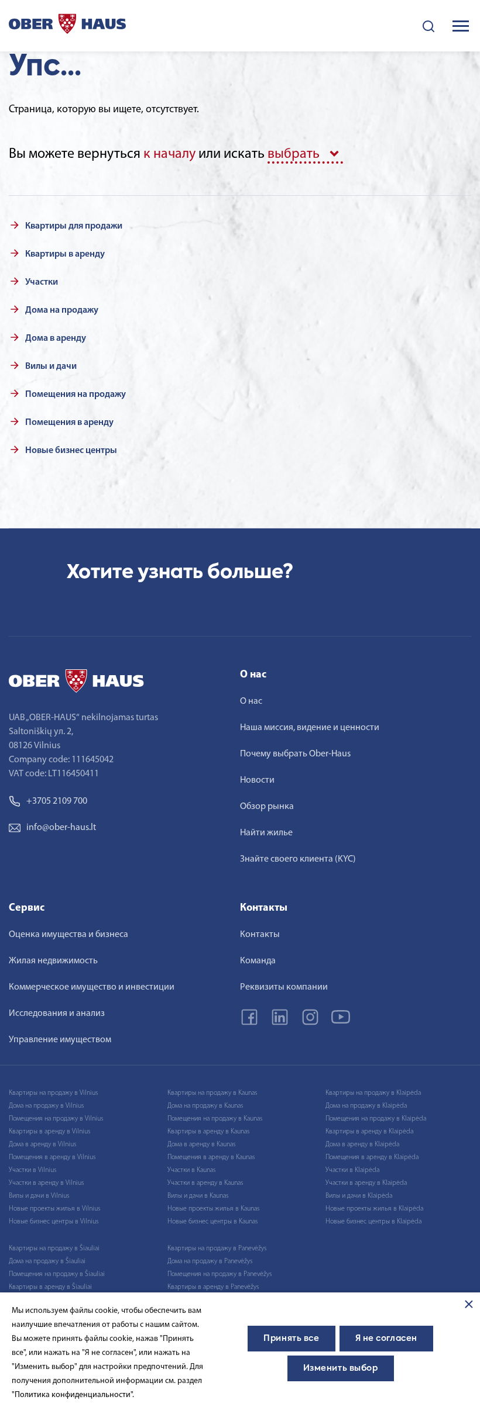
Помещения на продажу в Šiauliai (57, 1274)
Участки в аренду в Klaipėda (366, 1183)
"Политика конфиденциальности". (73, 1395)
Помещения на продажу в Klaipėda (375, 1118)
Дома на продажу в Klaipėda (366, 1105)
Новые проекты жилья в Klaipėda (374, 1208)
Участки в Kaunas (191, 1170)
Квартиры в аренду (65, 254)
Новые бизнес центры (71, 450)
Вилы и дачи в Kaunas (197, 1195)
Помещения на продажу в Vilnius (56, 1118)
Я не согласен (386, 1339)
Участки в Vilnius (32, 1170)
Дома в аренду (55, 338)
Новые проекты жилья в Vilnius (54, 1208)
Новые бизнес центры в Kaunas (212, 1221)
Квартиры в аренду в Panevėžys (213, 1287)
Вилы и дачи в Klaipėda (358, 1195)
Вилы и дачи (51, 366)
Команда (258, 961)
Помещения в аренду (69, 422)
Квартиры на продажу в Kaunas (212, 1093)
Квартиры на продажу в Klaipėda (373, 1093)
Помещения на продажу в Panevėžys (219, 1274)
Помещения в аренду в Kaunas (211, 1157)
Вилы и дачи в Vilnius (39, 1195)
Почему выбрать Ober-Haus (295, 754)
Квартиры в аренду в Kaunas (208, 1131)
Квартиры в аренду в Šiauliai (50, 1287)
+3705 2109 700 (56, 801)
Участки (41, 282)
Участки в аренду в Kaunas (205, 1183)
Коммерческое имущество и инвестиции (91, 987)
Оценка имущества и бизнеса (68, 934)
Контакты (260, 934)
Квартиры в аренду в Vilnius (49, 1131)
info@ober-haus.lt (61, 827)
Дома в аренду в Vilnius (42, 1144)
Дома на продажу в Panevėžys (209, 1261)
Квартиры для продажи (73, 226)
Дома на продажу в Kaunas (205, 1105)
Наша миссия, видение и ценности (309, 727)
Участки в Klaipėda (352, 1170)
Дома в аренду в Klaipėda (362, 1144)
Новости (257, 780)
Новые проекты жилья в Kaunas (213, 1208)
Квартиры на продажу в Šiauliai (54, 1248)
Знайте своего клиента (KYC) (298, 859)
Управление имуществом (60, 1040)
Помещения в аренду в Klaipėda (372, 1157)
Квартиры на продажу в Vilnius (53, 1093)
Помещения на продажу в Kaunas (214, 1118)
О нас (251, 701)
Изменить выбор (340, 1368)
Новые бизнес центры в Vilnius (53, 1221)
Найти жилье (266, 833)
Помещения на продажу (75, 394)
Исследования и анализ (57, 1013)
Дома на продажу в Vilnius (46, 1105)
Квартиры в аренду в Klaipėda (369, 1131)
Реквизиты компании (284, 987)
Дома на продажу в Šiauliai (47, 1261)
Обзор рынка (267, 806)
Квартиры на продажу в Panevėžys (216, 1248)
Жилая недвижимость (53, 961)
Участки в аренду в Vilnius (46, 1183)
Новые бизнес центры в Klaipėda (373, 1221)
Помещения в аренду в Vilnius (52, 1157)
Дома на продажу (61, 310)
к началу (169, 154)
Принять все (291, 1339)
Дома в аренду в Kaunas (201, 1144)
